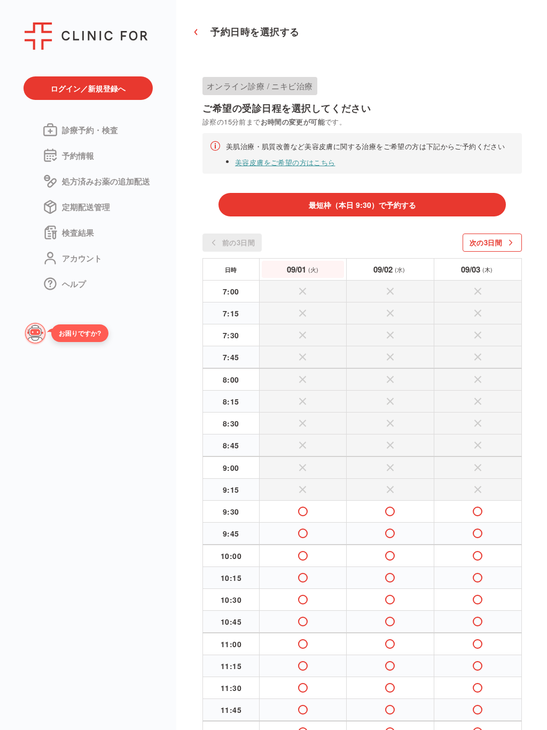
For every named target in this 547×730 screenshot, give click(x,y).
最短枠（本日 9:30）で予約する (362, 204)
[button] (77, 334)
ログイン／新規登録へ (88, 88)
